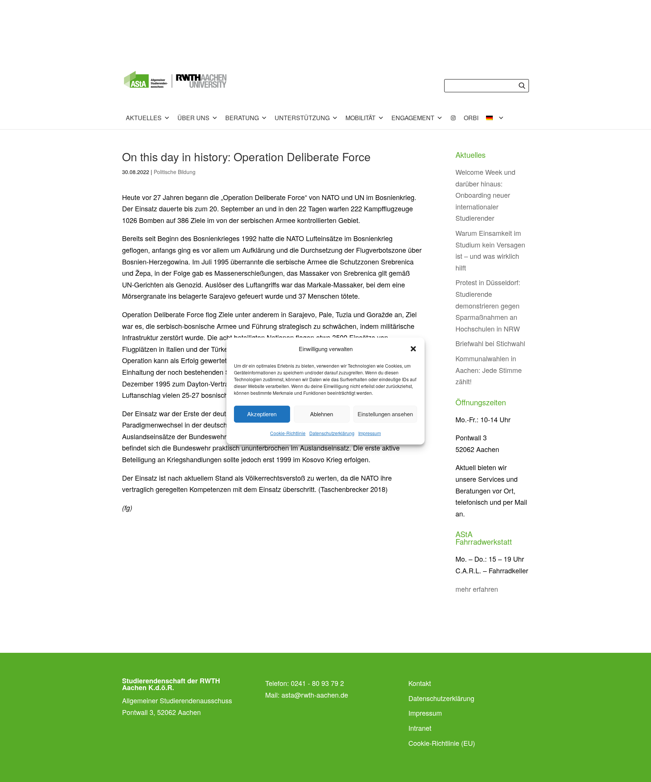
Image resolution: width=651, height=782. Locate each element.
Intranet (419, 728)
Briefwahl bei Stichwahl (490, 343)
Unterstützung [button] (302, 117)
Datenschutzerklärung (332, 433)
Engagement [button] (412, 117)
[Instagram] (453, 118)
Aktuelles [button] (144, 117)
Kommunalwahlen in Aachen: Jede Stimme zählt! (488, 369)
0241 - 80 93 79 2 (317, 683)
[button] (413, 349)
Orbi (471, 117)
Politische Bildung (175, 172)
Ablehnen (321, 414)
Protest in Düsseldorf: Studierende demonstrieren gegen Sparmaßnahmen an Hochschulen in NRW (487, 305)
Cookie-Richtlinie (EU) (441, 743)
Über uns (193, 117)
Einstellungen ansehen (385, 414)
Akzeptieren (262, 414)
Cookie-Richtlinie (288, 433)
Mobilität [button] (360, 117)
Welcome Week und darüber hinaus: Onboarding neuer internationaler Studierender (485, 195)
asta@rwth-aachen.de (314, 695)
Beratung (242, 117)
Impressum (369, 433)
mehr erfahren (476, 589)
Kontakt (419, 683)
